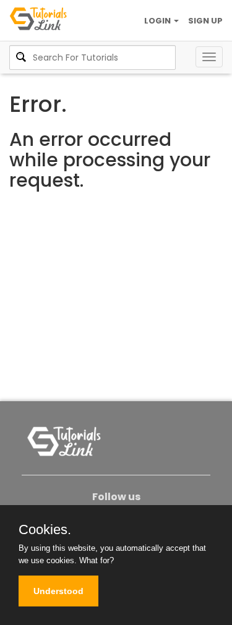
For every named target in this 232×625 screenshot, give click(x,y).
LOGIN (158, 21)
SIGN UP (205, 21)
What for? (96, 560)
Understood (58, 591)
